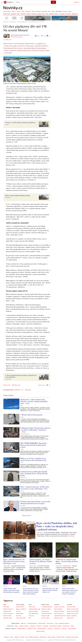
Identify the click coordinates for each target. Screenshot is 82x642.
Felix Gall (18, 615)
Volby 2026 (6, 606)
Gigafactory (17, 389)
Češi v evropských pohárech (62, 623)
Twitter (11, 637)
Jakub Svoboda (22, 35)
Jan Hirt (18, 611)
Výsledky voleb (7, 611)
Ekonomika (59, 11)
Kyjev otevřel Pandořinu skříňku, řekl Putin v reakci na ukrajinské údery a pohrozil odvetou (56, 526)
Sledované (74, 13)
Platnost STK (70, 618)
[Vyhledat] (53, 2)
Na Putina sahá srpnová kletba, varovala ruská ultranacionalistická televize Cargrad (35, 502)
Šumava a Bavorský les (60, 611)
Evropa (22, 417)
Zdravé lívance (45, 611)
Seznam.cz (77, 2)
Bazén (16, 626)
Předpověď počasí (32, 623)
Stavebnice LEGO (31, 628)
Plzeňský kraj (23, 477)
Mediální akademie (34, 637)
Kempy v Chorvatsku (59, 606)
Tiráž (26, 637)
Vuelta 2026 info (20, 606)
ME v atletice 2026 (33, 613)
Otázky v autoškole (71, 615)
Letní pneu (50, 628)
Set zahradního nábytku (55, 626)
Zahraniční (28, 11)
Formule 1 (31, 615)
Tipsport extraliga (33, 611)
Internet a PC (6, 13)
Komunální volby (7, 618)
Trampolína (32, 626)
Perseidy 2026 (41, 623)
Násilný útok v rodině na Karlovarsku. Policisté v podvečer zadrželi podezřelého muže (34, 401)
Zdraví (21, 462)
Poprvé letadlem (58, 609)
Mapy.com (23, 623)
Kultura (53, 11)
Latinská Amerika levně (60, 615)
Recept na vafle (45, 615)
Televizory (64, 628)
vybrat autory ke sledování (16, 36)
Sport (43, 13)
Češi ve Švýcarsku (59, 613)
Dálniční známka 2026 (72, 609)
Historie (28, 13)
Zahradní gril (66, 626)
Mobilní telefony (22, 628)
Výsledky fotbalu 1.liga (34, 609)
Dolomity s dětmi (58, 618)
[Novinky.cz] (13, 8)
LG (22, 389)
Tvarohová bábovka (46, 613)
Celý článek (71, 536)
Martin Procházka (15, 35)
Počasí (56, 13)
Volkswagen (28, 389)
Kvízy (46, 13)
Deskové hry (57, 628)
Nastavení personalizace (72, 637)
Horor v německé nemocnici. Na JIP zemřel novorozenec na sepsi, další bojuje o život (34, 488)
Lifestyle (65, 11)
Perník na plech (45, 618)
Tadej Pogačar (19, 613)
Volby (23, 11)
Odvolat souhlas (60, 637)
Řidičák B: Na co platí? (72, 613)
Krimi (49, 11)
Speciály (51, 13)
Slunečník (39, 626)
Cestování (23, 13)
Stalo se (14, 11)
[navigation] (2, 2)
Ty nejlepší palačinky (46, 606)
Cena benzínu (50, 623)
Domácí (19, 11)
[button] (26, 69)
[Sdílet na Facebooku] (47, 385)
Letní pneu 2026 (71, 606)
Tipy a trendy (8, 379)
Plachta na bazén (23, 626)
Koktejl (69, 11)
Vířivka (72, 626)
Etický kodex (43, 637)
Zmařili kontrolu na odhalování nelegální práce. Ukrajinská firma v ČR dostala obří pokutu (34, 473)
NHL (30, 618)
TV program (62, 13)
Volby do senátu (7, 615)
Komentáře (44, 11)
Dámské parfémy (41, 628)
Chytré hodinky (72, 628)
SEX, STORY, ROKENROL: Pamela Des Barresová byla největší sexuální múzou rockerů (33, 445)
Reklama (17, 637)
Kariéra (22, 637)
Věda (18, 13)
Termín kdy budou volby (9, 613)
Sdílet (44, 36)
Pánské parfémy (40, 631)
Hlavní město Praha (24, 434)
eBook (38, 36)
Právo (28, 35)
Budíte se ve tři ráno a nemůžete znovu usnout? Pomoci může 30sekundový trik (33, 459)
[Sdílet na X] (49, 385)
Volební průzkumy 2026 (9, 609)
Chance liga (32, 606)
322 (49, 36)
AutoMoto (13, 13)
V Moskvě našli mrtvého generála (31, 415)
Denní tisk (68, 13)
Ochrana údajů (51, 637)
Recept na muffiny (46, 609)
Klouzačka (45, 626)
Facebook (6, 637)
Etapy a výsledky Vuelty (22, 609)
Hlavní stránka (7, 11)
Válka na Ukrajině (36, 11)
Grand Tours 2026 (20, 618)
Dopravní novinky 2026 (73, 611)
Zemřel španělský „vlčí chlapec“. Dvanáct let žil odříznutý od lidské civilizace (41, 561)
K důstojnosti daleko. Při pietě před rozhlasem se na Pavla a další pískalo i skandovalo (35, 429)
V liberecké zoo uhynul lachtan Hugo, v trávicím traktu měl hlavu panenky (67, 561)
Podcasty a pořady (36, 13)
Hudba (21, 449)
